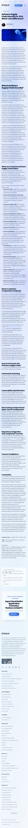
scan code (14, 439)
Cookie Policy (16, 822)
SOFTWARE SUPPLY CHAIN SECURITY (18, 537)
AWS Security (5, 699)
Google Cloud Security (7, 704)
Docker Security (5, 708)
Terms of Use (10, 822)
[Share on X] (6, 572)
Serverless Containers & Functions (10, 683)
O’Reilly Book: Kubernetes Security (10, 740)
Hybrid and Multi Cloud (7, 686)
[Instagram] (16, 667)
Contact (10, 1)
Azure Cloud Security (7, 701)
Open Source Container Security (9, 807)
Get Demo (14, 614)
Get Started (18, 5)
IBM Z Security (5, 711)
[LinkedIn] (3, 667)
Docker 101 (4, 735)
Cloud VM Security (6, 799)
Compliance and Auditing (8, 681)
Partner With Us (5, 720)
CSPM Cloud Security (7, 790)
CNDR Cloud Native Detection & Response (12, 678)
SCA (3, 367)
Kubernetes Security (6, 694)
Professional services (7, 770)
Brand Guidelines (6, 763)
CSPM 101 (4, 745)
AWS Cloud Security (6, 733)
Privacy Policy (4, 822)
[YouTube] (9, 667)
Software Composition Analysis (10, 292)
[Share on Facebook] (3, 572)
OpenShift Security (6, 697)
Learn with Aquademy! (7, 750)
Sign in (5, 1)
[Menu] (24, 5)
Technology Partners (7, 717)
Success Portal (5, 781)
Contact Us (4, 779)
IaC (19, 504)
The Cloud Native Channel (8, 738)
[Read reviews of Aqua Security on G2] (14, 661)
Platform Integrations (7, 809)
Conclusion (6, 584)
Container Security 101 (7, 747)
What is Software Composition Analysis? (13, 577)
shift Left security (16, 540)
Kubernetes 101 (5, 731)
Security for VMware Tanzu (8, 706)
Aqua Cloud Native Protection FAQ (10, 768)
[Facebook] (19, 667)
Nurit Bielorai (10, 24)
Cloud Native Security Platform (9, 788)
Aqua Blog (6, 11)
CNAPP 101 (4, 742)
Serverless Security (6, 797)
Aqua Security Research (7, 726)
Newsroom (4, 758)
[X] (6, 667)
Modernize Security (6, 676)
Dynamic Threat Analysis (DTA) (9, 802)
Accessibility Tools (6, 824)
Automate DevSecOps (7, 674)
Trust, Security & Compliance (8, 765)
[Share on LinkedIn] (10, 572)
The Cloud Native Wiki (7, 728)
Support (15, 1)
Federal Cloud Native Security (9, 688)
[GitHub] (12, 667)
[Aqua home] (5, 5)
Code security (8, 540)
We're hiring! (21, 1)
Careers (4, 761)
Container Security (6, 792)
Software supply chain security (10, 90)
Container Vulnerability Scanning (9, 804)
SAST (12, 502)
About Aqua (4, 756)
